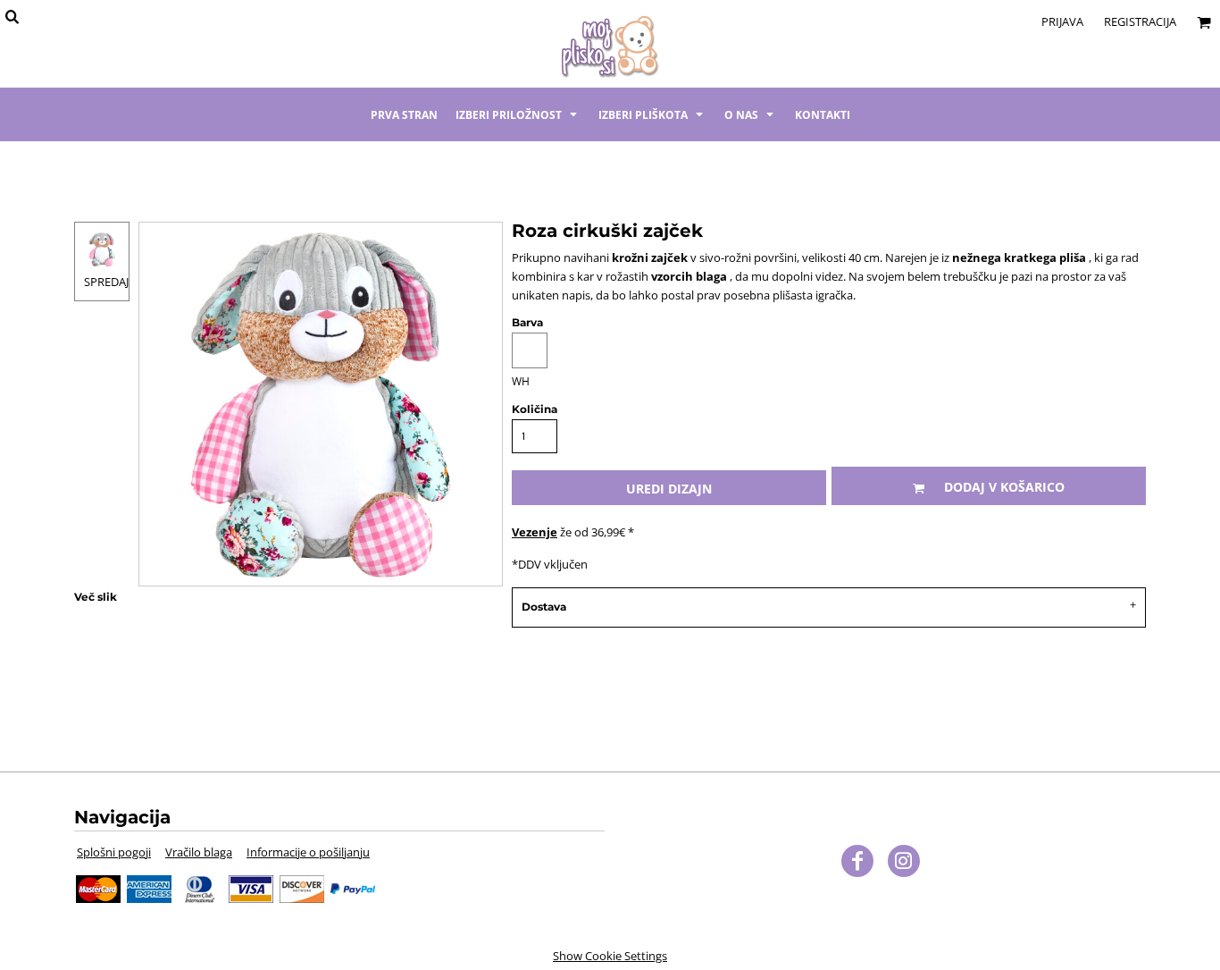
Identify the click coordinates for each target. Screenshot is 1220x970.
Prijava (1062, 21)
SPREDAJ (106, 282)
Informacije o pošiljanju (308, 852)
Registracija (1140, 21)
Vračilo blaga (198, 852)
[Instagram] (904, 861)
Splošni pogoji (114, 852)
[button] (518, 114)
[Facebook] (857, 861)
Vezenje (534, 532)
